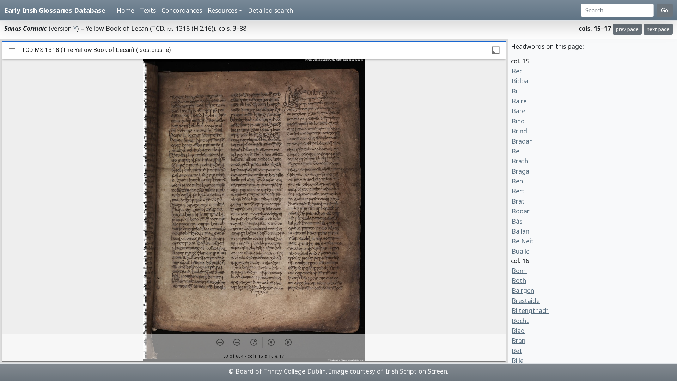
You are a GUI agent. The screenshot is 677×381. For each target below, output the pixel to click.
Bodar (521, 211)
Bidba (520, 81)
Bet (517, 350)
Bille (518, 360)
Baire (519, 101)
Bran (518, 340)
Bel (516, 151)
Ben (517, 181)
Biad (518, 330)
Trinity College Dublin (295, 371)
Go (664, 10)
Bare (518, 111)
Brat (518, 201)
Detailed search (270, 10)
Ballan (520, 231)
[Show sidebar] (12, 50)
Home (125, 10)
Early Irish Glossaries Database (54, 10)
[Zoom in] (220, 342)
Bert (518, 191)
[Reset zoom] (253, 342)
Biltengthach (530, 310)
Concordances (181, 10)
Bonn (519, 270)
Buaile (521, 251)
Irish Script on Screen (416, 371)
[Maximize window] (495, 50)
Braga (520, 171)
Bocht (520, 320)
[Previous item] (271, 342)
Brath (520, 161)
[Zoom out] (236, 342)
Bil (515, 91)
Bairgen (523, 290)
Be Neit (523, 241)
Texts (148, 10)
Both (519, 280)
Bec (517, 71)
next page (658, 29)
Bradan (522, 141)
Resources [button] (222, 10)
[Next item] (288, 342)
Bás (517, 221)
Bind (518, 121)
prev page (627, 29)
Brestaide (526, 300)
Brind (519, 131)
